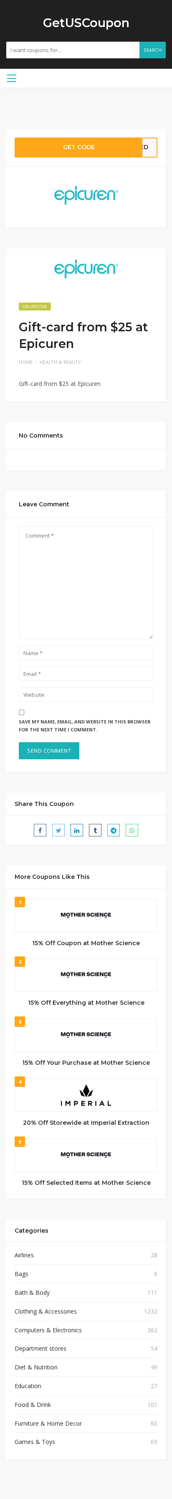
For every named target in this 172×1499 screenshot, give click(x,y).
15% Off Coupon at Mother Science (86, 943)
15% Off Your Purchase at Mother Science (86, 1062)
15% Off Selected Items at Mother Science (86, 1182)
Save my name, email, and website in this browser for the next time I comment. (85, 725)
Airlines (24, 1255)
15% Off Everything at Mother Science (86, 1002)
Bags (21, 1274)
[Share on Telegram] (113, 830)
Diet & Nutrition (36, 1367)
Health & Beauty (60, 362)
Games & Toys (35, 1442)
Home (26, 362)
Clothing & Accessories (46, 1311)
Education (28, 1386)
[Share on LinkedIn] (77, 830)
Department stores (40, 1348)
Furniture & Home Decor (48, 1423)
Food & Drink (33, 1405)
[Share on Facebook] (40, 830)
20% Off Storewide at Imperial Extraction (86, 1122)
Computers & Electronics (48, 1330)
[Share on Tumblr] (95, 830)
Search (153, 50)
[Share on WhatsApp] (132, 830)
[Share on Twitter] (58, 830)
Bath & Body (32, 1292)
